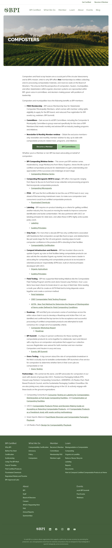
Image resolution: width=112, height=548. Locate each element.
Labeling (34, 223)
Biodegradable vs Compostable (76, 447)
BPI (24, 490)
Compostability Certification (43, 245)
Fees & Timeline (10, 465)
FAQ (24, 508)
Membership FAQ (56, 454)
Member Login (55, 458)
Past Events (81, 494)
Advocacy (32, 451)
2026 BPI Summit (83, 490)
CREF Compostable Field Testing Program (48, 299)
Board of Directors (29, 497)
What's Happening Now (31, 505)
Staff (24, 494)
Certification (9, 454)
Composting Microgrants (41, 188)
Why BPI (8, 447)
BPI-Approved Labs (12, 480)
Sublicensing (9, 458)
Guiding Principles (38, 228)
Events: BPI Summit (39, 352)
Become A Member (101, 2)
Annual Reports (28, 512)
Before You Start (11, 451)
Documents (69, 469)
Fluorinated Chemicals (40, 202)
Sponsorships (27, 516)
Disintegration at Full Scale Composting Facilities (47, 398)
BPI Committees (68, 147)
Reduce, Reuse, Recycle (73, 458)
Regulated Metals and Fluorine (16, 476)
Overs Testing (37, 369)
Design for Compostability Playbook (56, 425)
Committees (54, 451)
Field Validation (37, 294)
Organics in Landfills (72, 454)
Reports (68, 465)
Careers (25, 501)
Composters (33, 458)
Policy (31, 454)
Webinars (80, 497)
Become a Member (45, 147)
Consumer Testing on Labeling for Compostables (68, 395)
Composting (69, 451)
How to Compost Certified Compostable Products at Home (86, 472)
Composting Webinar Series (42, 174)
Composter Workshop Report (43, 328)
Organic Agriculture (39, 269)
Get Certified (86, 2)
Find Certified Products (13, 469)
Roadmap (39, 331)
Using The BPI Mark (12, 462)
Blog (98, 10)
